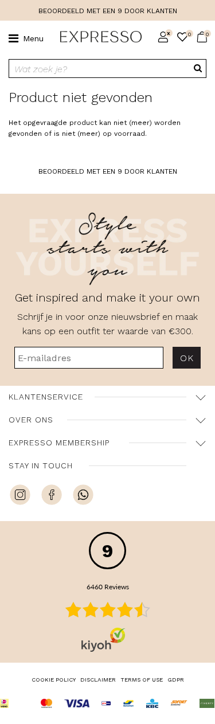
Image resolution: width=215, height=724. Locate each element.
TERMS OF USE (141, 679)
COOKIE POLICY (54, 679)
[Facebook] (51, 496)
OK (186, 358)
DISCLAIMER (98, 679)
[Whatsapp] (83, 496)
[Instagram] (20, 496)
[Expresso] (96, 37)
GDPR (175, 679)
